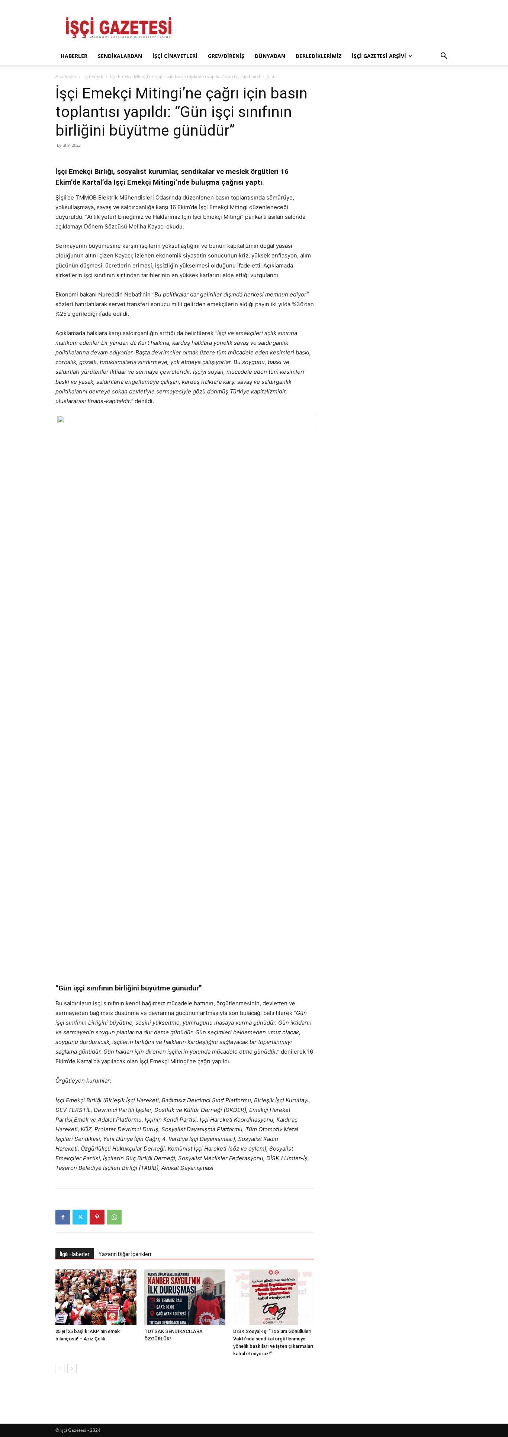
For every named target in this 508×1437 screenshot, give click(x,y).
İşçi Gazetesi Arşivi (379, 55)
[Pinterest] (97, 1217)
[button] (444, 56)
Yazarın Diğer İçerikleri (125, 1254)
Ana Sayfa (65, 76)
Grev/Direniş (226, 55)
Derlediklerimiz (318, 55)
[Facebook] (62, 1217)
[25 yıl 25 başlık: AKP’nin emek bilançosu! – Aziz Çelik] (95, 1297)
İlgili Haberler (75, 1254)
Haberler (74, 55)
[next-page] (72, 1368)
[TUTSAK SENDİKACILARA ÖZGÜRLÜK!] (184, 1297)
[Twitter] (80, 1217)
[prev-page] (60, 1368)
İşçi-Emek (93, 76)
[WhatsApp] (114, 1217)
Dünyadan (270, 55)
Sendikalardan (120, 55)
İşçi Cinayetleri (174, 55)
